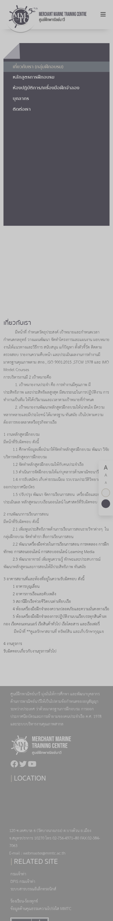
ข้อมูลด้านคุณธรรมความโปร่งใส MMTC (40, 909)
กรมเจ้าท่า (18, 874)
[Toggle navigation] (103, 14)
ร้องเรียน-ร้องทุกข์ (24, 901)
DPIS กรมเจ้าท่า (22, 882)
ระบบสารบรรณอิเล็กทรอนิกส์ (33, 889)
